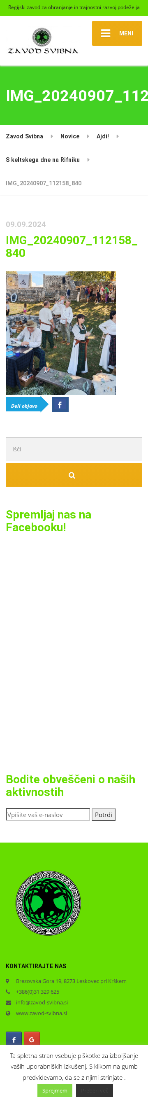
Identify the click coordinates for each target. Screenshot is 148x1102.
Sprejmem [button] (54, 1090)
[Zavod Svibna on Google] (32, 1040)
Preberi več (94, 1090)
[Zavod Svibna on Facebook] (14, 1040)
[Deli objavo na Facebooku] (60, 404)
